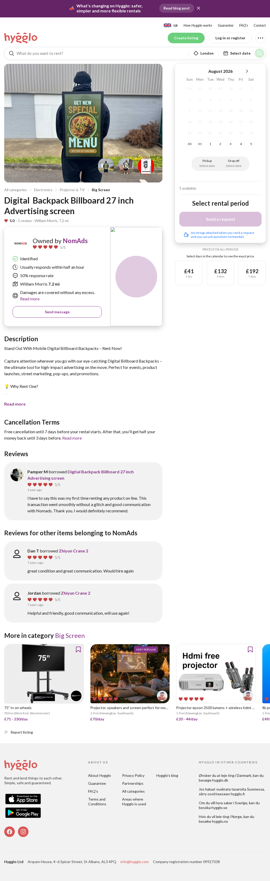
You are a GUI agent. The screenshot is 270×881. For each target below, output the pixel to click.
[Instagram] (23, 831)
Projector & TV (72, 189)
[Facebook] (9, 831)
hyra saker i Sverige (231, 803)
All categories (15, 189)
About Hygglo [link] (99, 775)
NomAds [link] (75, 240)
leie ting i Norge (229, 816)
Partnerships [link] (132, 783)
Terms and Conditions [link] (97, 801)
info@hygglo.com (134, 861)
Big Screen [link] (70, 635)
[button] (198, 8)
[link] (21, 38)
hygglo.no (220, 821)
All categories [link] (133, 791)
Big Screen (101, 189)
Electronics (43, 189)
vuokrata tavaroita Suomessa (240, 789)
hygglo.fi (238, 794)
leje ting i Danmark (236, 775)
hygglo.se (219, 807)
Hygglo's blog (167, 775)
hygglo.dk (220, 780)
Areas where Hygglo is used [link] (134, 801)
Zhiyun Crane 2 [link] (73, 550)
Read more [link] (30, 298)
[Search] (259, 53)
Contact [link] (260, 25)
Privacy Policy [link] (133, 775)
